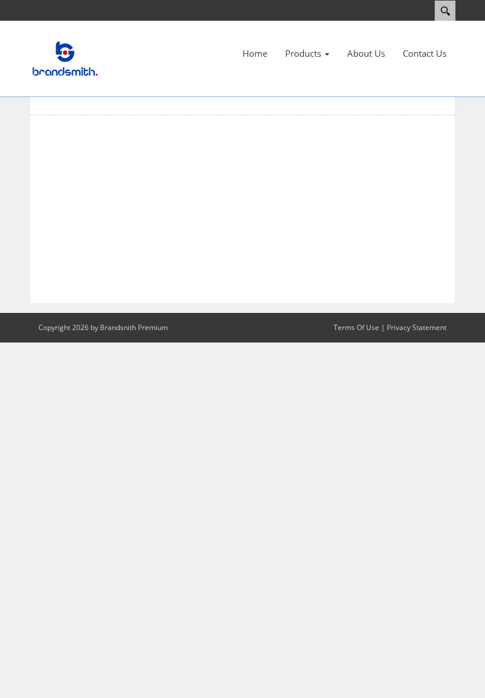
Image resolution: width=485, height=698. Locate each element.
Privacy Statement (417, 327)
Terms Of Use (356, 327)
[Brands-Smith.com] (65, 58)
